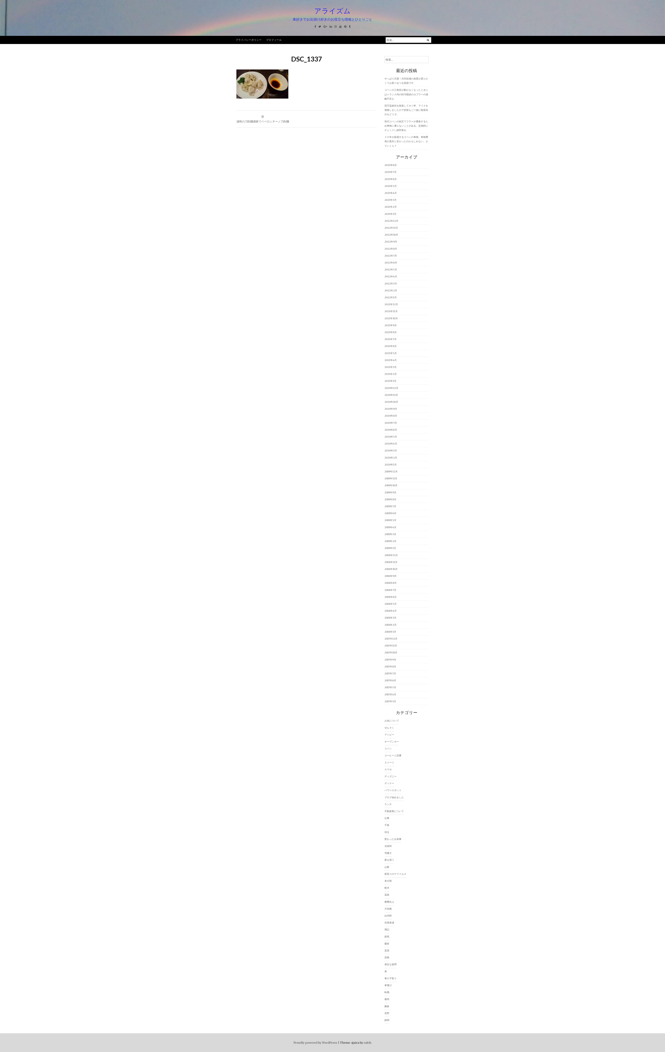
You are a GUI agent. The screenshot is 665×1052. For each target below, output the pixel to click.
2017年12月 (390, 638)
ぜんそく (389, 727)
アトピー (389, 734)
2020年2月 (390, 457)
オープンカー (391, 741)
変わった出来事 (392, 839)
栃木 (386, 887)
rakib (367, 1042)
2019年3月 (390, 534)
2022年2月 (390, 290)
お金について (391, 720)
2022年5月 (390, 269)
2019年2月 (390, 541)
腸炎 (386, 943)
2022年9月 (390, 241)
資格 (386, 957)
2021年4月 (390, 360)
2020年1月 (390, 464)
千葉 (386, 825)
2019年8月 (390, 499)
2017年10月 (390, 652)
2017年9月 (390, 659)
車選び (388, 985)
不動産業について (394, 811)
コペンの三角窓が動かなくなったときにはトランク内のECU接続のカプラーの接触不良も (406, 94)
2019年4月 (390, 527)
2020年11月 (391, 395)
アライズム (332, 11)
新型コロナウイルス (395, 873)
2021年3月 (390, 367)
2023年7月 (390, 172)
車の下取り (390, 978)
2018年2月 (390, 624)
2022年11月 (391, 227)
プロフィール (274, 39)
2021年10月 (391, 318)
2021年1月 (390, 380)
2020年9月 (390, 408)
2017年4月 (390, 694)
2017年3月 (390, 701)
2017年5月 (390, 687)
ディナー (389, 783)
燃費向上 (389, 901)
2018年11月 (390, 562)
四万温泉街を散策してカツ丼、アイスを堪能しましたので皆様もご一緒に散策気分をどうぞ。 (406, 110)
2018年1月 (390, 631)
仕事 (386, 818)
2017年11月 (390, 645)
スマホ (388, 769)
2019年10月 (390, 485)
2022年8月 (390, 248)
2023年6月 (390, 179)
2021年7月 (390, 339)
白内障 (388, 915)
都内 (386, 999)
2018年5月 (390, 603)
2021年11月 (391, 311)
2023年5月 (390, 186)
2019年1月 (390, 548)
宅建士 (388, 853)
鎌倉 (386, 1006)
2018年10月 (391, 569)
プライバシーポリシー (249, 39)
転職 (386, 992)
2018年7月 (390, 590)
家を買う (389, 859)
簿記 (386, 929)
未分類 (388, 880)
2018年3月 (390, 617)
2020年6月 (390, 429)
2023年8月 (390, 165)
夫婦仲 (388, 846)
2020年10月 (391, 401)
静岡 (386, 1020)
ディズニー (390, 776)
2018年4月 (390, 610)
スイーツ (389, 762)
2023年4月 (390, 193)
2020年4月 (390, 443)
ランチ (388, 804)
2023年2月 (390, 206)
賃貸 (386, 950)
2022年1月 (390, 297)
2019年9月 (390, 492)
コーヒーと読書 (392, 755)
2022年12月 (391, 220)
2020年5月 (390, 436)
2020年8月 (390, 415)
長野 (386, 1013)
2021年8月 (390, 332)
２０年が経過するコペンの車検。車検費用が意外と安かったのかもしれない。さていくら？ (406, 141)
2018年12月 (391, 555)
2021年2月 (390, 374)
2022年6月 (390, 262)
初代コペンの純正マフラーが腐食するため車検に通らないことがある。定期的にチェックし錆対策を (406, 126)
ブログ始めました (394, 797)
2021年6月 (390, 346)
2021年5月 (390, 353)
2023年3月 (390, 199)
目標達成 (389, 922)
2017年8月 (390, 666)
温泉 (386, 894)
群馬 (386, 936)
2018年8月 (390, 582)
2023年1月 (390, 213)
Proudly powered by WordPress (315, 1042)
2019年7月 (390, 506)
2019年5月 (390, 520)
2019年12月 (391, 471)
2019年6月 (390, 513)
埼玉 (386, 832)
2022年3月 (390, 283)
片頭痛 (388, 908)
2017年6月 (390, 680)
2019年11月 (390, 478)
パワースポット (392, 790)
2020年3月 (390, 450)
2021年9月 (390, 325)
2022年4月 (390, 276)
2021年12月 (391, 304)
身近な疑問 (390, 964)
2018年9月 (390, 576)
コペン (388, 748)
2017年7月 (390, 673)
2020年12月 (391, 388)
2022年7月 (390, 255)
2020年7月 (390, 422)
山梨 (386, 867)
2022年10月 (391, 234)
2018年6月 (390, 596)
